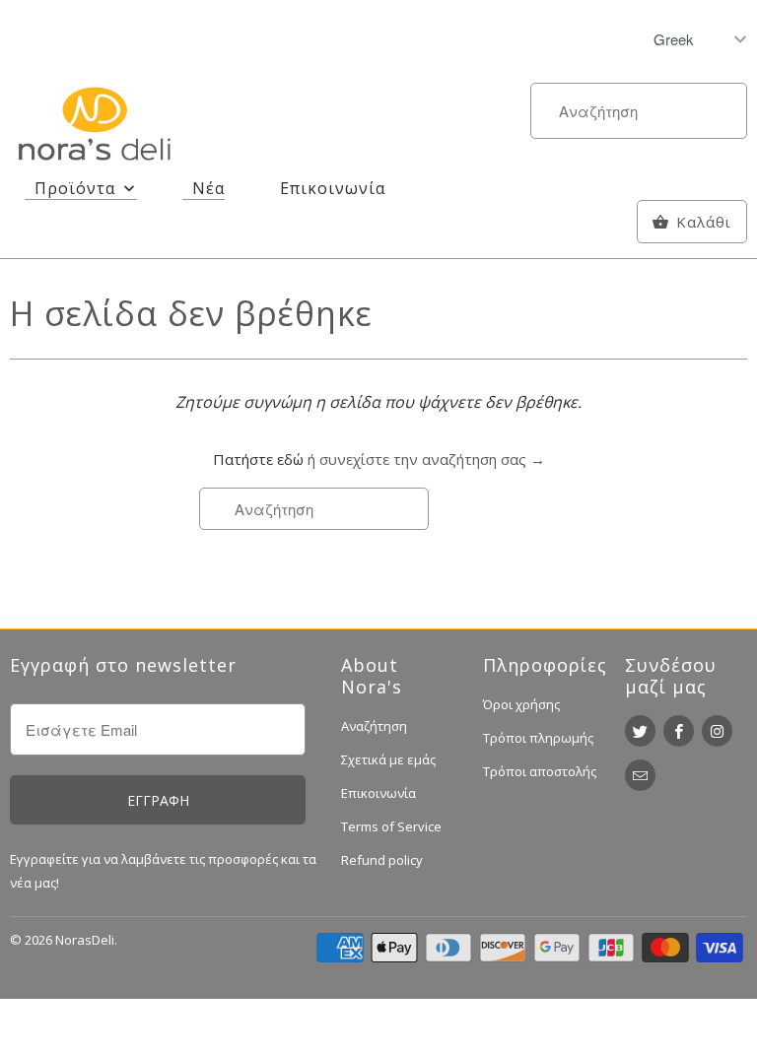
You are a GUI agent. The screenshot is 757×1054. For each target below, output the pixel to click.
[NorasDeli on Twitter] (640, 731)
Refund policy (382, 860)
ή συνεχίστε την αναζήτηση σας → (426, 459)
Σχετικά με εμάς (388, 759)
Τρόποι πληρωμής (538, 738)
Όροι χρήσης (521, 704)
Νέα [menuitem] (208, 188)
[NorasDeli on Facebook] (678, 731)
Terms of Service (391, 826)
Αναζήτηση (374, 726)
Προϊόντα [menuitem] (74, 188)
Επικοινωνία (378, 793)
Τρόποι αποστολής (539, 771)
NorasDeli (84, 940)
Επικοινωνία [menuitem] (332, 188)
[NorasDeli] (94, 127)
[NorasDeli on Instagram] (717, 731)
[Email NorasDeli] (640, 775)
